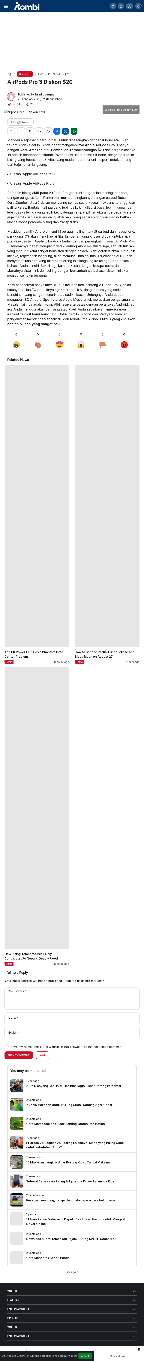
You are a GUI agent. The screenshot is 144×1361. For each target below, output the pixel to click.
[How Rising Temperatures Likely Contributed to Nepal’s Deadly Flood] (36, 816)
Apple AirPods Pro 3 (101, 145)
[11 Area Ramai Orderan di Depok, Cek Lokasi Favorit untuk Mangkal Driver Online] (72, 1219)
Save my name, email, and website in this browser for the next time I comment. (66, 1047)
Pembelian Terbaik (66, 150)
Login (42, 1055)
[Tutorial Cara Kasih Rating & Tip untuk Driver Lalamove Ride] (72, 1181)
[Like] (11, 131)
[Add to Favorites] (21, 131)
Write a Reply (17, 973)
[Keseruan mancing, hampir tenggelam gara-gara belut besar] (72, 1200)
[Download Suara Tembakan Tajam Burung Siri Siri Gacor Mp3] (72, 1238)
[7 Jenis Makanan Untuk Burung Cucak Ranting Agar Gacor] (72, 1104)
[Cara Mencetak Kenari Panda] (72, 1257)
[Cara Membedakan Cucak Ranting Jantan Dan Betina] (72, 1123)
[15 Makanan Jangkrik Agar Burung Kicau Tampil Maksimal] (72, 1162)
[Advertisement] (72, 40)
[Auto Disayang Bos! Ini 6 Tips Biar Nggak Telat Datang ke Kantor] (72, 1085)
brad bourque (45, 94)
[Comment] (30, 131)
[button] (121, 6)
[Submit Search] (113, 6)
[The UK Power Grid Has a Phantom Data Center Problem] (36, 514)
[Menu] (6, 6)
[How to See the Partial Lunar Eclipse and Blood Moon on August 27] (107, 514)
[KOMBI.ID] (27, 6)
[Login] (129, 6)
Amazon (36, 150)
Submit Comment (19, 1055)
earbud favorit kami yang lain (31, 314)
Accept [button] (85, 1356)
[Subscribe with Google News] (20, 122)
